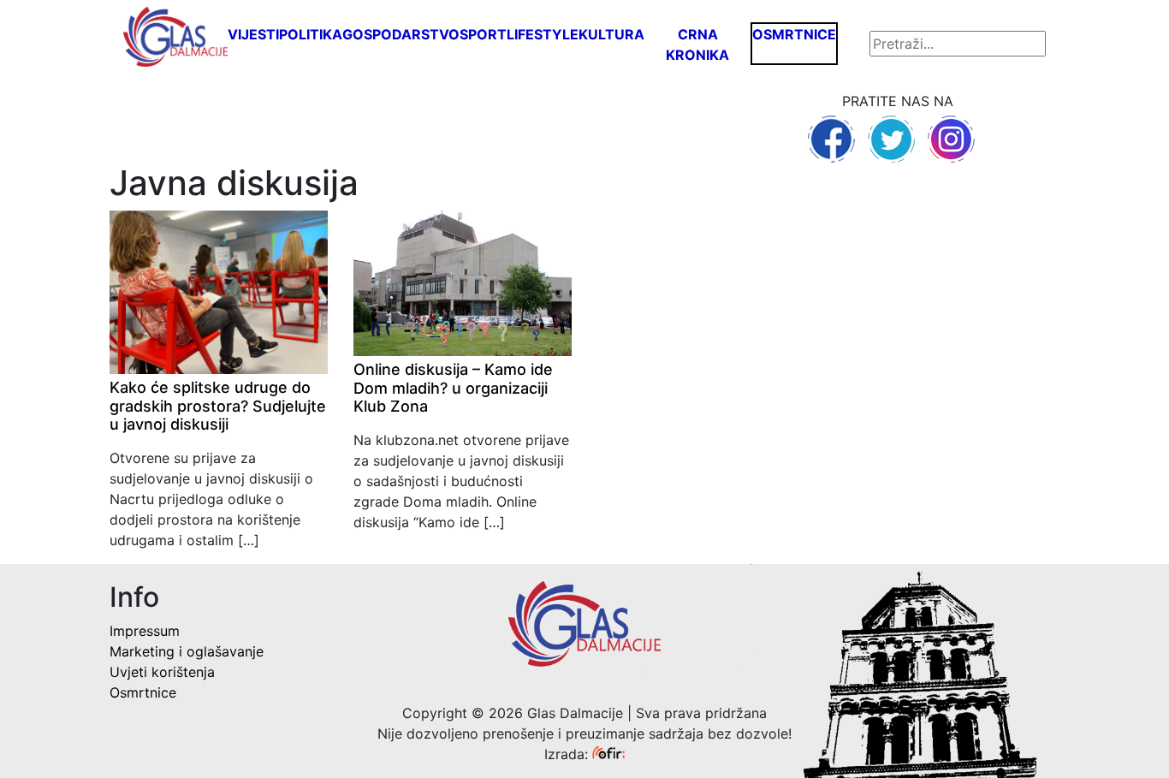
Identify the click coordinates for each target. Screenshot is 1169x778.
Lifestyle (543, 34)
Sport (483, 34)
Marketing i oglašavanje (187, 651)
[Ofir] (608, 754)
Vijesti (253, 34)
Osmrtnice (794, 34)
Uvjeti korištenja (162, 671)
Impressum (145, 630)
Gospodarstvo (401, 34)
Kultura (611, 34)
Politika (310, 34)
